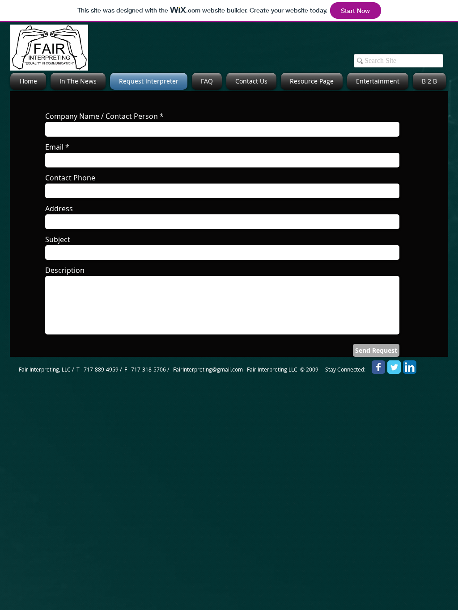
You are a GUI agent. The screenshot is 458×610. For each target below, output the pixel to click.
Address (59, 208)
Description (65, 270)
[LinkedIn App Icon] (409, 367)
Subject (57, 239)
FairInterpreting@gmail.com (208, 369)
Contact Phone (70, 177)
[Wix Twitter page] (394, 367)
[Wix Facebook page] (378, 367)
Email (54, 146)
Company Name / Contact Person (101, 116)
